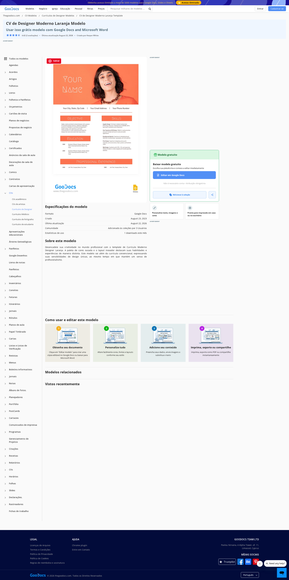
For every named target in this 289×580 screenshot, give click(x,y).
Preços (101, 8)
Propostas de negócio (20, 127)
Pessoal (78, 8)
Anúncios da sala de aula (22, 155)
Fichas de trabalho (19, 511)
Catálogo (14, 141)
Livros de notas (17, 262)
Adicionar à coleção (181, 194)
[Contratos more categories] (5, 179)
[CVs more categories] (5, 193)
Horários (13, 476)
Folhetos (13, 85)
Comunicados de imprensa (23, 424)
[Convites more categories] (5, 290)
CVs (11, 192)
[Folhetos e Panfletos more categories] (5, 100)
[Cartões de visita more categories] (5, 114)
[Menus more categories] (5, 363)
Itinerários (14, 304)
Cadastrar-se (277, 8)
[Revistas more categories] (5, 356)
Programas (15, 431)
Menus (12, 362)
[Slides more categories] (5, 490)
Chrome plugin (79, 545)
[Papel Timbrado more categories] (5, 332)
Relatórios (14, 462)
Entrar (260, 8)
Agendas (13, 65)
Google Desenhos (18, 255)
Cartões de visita (18, 113)
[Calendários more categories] (5, 134)
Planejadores (16, 397)
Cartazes (14, 418)
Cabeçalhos (15, 276)
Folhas (12, 483)
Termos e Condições (40, 549)
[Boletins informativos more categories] (5, 370)
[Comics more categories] (5, 172)
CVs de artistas (18, 204)
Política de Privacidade (41, 554)
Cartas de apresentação (21, 186)
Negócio (43, 8)
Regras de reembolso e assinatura (47, 562)
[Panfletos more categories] (5, 249)
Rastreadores (16, 504)
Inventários (15, 283)
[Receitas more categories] (5, 456)
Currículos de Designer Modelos (58, 15)
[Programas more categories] (5, 432)
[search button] (149, 9)
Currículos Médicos (20, 214)
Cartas (12, 338)
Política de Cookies (39, 558)
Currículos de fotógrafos (23, 219)
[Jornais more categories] (5, 311)
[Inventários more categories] (5, 283)
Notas (12, 383)
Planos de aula (16, 324)
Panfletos (14, 248)
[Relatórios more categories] (5, 463)
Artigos (13, 79)
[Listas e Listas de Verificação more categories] (5, 346)
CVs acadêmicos (19, 199)
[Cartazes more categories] (5, 418)
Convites (13, 290)
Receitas (13, 455)
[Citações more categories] (5, 449)
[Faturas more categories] (5, 297)
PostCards (14, 411)
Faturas (13, 297)
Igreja (55, 8)
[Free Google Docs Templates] (12, 8)
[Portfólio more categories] (5, 404)
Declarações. (15, 497)
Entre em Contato (81, 549)
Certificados (15, 148)
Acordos (13, 72)
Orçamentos (15, 106)
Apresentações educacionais (17, 233)
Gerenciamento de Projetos (18, 440)
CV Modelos (31, 15)
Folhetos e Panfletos (19, 99)
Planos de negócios (19, 120)
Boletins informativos (20, 369)
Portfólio (14, 404)
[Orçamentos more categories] (5, 107)
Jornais (12, 310)
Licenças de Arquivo (40, 545)
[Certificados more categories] (5, 148)
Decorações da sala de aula (21, 164)
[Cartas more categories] (5, 339)
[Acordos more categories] (5, 72)
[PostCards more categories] (5, 411)
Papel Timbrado (17, 331)
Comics (13, 172)
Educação (65, 8)
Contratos (14, 179)
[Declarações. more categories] (5, 497)
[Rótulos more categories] (5, 318)
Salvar (56, 60)
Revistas (13, 355)
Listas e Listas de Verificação (18, 347)
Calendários (15, 134)
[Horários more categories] (5, 477)
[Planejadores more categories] (5, 397)
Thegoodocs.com (11, 15)
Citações (13, 448)
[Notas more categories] (5, 383)
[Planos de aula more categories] (5, 325)
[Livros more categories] (5, 93)
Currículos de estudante (22, 224)
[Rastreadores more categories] (5, 504)
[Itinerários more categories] (5, 304)
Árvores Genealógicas (20, 241)
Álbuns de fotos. (17, 390)
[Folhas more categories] (5, 484)
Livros (12, 92)
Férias (90, 8)
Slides (12, 490)
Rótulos (13, 317)
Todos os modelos (18, 58)
